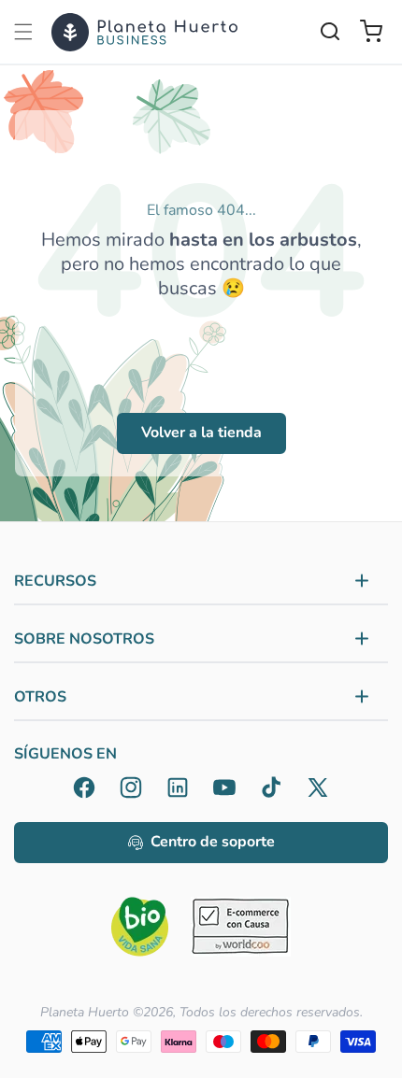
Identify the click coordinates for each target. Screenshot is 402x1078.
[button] (23, 31)
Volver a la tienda (201, 432)
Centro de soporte (213, 841)
